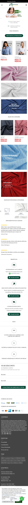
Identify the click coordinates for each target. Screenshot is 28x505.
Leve (15, 460)
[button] (2, 5)
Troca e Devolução (5, 447)
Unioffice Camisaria (19, 137)
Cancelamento (4, 444)
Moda (19, 460)
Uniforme (16, 462)
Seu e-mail (3, 380)
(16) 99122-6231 (15, 273)
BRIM (3, 458)
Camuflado (7, 458)
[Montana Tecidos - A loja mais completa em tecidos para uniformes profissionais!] (14, 5)
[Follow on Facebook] (2, 433)
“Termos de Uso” (16, 493)
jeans (12, 460)
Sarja (9, 462)
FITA (9, 460)
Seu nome (3, 374)
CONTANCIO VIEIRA (20, 458)
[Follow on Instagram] (5, 433)
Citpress (12, 458)
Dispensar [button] (18, 1)
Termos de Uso (4, 449)
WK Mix (2, 137)
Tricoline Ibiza (18, 57)
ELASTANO (4, 460)
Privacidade (4, 442)
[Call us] (10, 433)
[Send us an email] (7, 433)
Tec (11, 462)
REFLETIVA (4, 462)
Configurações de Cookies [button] (8, 501)
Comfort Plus (4, 57)
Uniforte (20, 462)
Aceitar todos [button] (18, 501)
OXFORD (23, 460)
